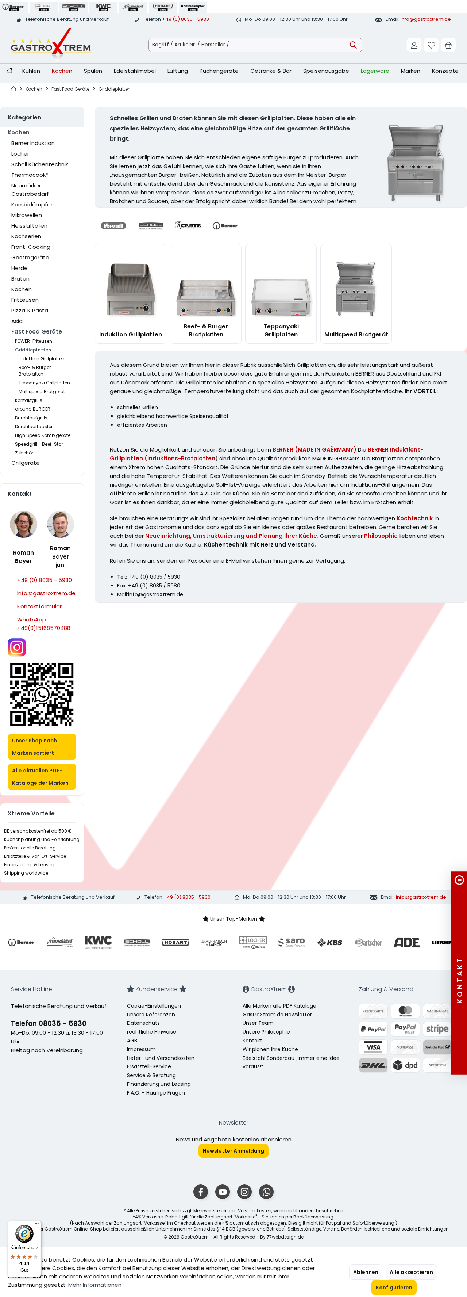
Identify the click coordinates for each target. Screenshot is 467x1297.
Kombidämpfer (32, 204)
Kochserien (26, 236)
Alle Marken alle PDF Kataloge (279, 1005)
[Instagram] (244, 1191)
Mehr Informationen (94, 1285)
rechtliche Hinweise (151, 1031)
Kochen (19, 132)
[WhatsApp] (266, 1191)
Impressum (141, 1049)
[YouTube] (222, 1191)
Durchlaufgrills (31, 418)
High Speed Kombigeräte (42, 435)
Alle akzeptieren (411, 1272)
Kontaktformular (39, 606)
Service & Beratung (151, 1075)
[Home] (10, 71)
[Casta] (188, 225)
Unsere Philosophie (266, 1031)
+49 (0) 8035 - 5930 (185, 19)
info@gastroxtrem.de (426, 19)
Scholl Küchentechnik (39, 164)
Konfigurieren (394, 1287)
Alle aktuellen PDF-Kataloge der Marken (40, 777)
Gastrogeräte (30, 257)
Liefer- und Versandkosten (160, 1058)
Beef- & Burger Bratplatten (35, 370)
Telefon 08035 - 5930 (48, 1023)
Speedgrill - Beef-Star (39, 444)
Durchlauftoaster (34, 426)
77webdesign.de (285, 1237)
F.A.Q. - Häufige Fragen (156, 1092)
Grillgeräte (25, 463)
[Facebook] (200, 1191)
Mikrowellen (26, 215)
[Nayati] (113, 225)
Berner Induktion (33, 143)
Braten (20, 278)
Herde (19, 268)
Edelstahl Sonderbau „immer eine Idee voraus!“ (291, 1062)
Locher (20, 153)
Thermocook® (30, 175)
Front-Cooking (30, 247)
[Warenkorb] (448, 45)
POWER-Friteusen (33, 341)
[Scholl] (151, 225)
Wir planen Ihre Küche (270, 1049)
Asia (17, 321)
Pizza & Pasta (29, 310)
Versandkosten (254, 1210)
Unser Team (258, 1023)
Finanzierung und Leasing (159, 1084)
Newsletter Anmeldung (233, 1151)
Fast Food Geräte (36, 331)
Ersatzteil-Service (149, 1066)
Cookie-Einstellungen (154, 1005)
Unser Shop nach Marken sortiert (34, 747)
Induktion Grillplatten (42, 358)
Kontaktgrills (28, 400)
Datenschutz (143, 1023)
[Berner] (225, 225)
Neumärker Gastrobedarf (30, 190)
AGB (132, 1040)
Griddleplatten (33, 350)
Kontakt (252, 1040)
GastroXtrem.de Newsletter (277, 1014)
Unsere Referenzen (151, 1014)
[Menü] (36, 1225)
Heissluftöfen (29, 225)
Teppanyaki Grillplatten (44, 383)
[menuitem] (448, 45)
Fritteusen (25, 300)
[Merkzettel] (431, 45)
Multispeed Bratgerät (42, 391)
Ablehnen (365, 1272)
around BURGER (32, 409)
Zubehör (24, 453)
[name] (21, 942)
